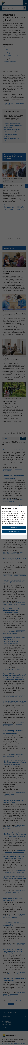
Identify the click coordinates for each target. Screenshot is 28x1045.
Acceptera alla (14, 527)
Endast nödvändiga (14, 531)
